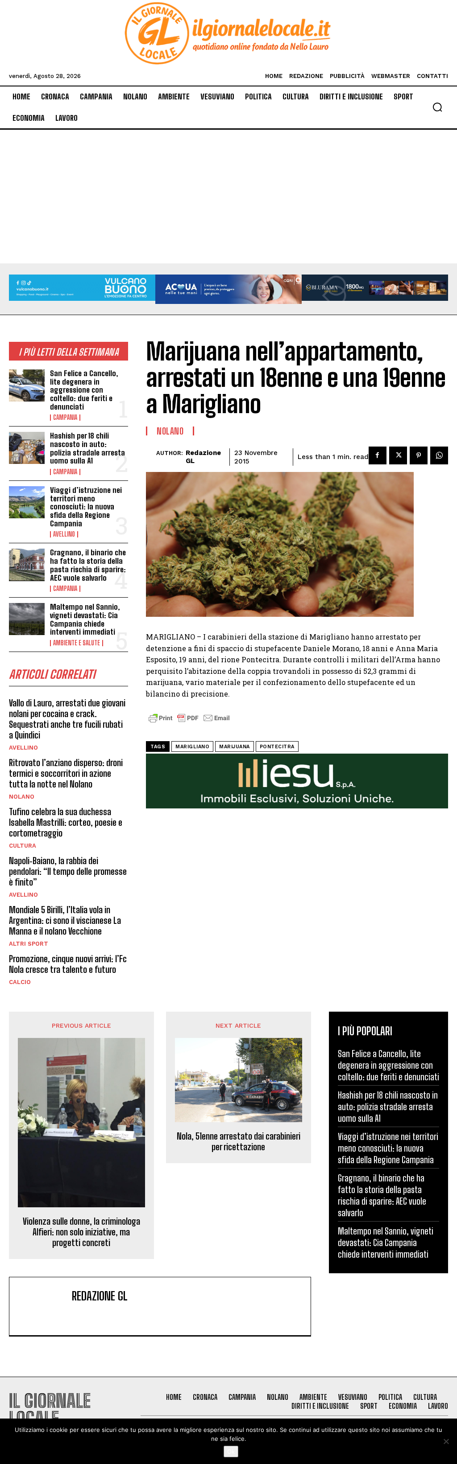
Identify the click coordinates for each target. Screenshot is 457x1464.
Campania (65, 417)
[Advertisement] (228, 196)
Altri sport (28, 944)
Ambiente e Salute (76, 643)
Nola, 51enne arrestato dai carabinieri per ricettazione (238, 1141)
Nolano (21, 797)
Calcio (20, 982)
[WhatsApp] (439, 455)
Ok (231, 1451)
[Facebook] (377, 455)
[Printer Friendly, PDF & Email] (189, 722)
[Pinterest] (419, 455)
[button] (437, 107)
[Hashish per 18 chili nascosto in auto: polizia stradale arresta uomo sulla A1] (27, 448)
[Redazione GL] (151, 456)
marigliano (192, 747)
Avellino (64, 534)
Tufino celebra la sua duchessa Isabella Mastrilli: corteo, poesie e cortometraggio (65, 822)
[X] (398, 455)
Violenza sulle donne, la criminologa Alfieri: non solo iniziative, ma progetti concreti (81, 1232)
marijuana (234, 747)
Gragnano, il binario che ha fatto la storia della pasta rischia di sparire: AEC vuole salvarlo (88, 565)
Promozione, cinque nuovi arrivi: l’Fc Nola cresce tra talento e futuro (68, 964)
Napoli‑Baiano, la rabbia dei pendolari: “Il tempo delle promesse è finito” (68, 871)
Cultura (22, 846)
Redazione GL (203, 457)
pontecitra (277, 747)
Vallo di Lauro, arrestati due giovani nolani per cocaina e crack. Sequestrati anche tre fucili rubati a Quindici (67, 718)
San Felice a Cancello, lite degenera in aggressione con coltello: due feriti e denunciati (84, 390)
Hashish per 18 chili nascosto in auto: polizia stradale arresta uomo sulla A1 (87, 448)
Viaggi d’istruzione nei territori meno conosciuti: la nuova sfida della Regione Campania (86, 506)
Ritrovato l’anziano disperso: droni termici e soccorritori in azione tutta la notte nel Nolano (66, 773)
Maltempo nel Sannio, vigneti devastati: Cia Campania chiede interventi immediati (85, 619)
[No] (445, 1441)
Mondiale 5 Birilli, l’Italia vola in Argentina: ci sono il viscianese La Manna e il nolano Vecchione (65, 920)
